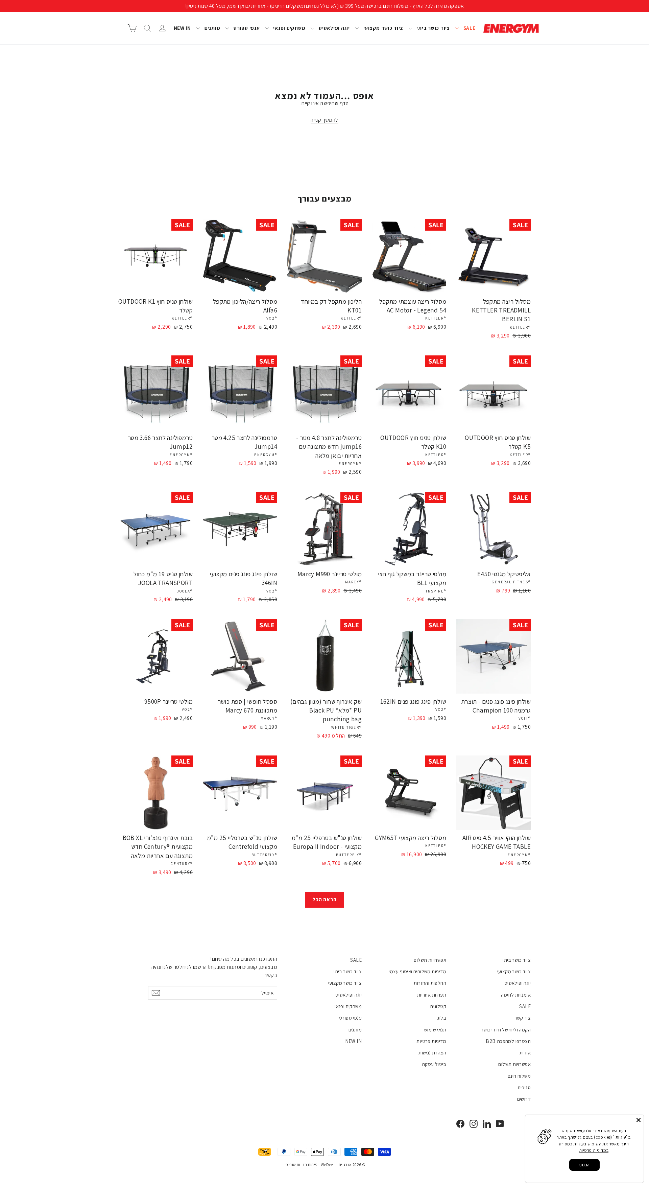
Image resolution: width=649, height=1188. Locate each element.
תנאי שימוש (435, 1029)
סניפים (524, 1087)
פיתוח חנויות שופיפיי (301, 1164)
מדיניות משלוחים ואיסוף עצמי (417, 971)
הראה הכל (324, 899)
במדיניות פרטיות (593, 1150)
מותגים (211, 28)
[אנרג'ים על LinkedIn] (487, 1123)
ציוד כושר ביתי (432, 28)
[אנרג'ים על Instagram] (474, 1123)
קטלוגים (438, 1006)
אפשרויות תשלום (514, 1064)
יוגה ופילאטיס (333, 28)
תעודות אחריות (431, 995)
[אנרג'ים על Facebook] (460, 1123)
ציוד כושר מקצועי (382, 28)
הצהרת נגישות (432, 1052)
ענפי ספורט (246, 28)
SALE (469, 28)
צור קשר (522, 1018)
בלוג (441, 1018)
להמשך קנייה (324, 119)
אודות (525, 1052)
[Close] (638, 1120)
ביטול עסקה (434, 1064)
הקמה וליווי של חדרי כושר (506, 1029)
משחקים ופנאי (289, 28)
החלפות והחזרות (430, 983)
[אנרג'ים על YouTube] (500, 1123)
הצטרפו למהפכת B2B (508, 1041)
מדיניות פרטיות (431, 1041)
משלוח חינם (519, 1076)
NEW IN (182, 28)
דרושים (524, 1099)
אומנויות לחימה (516, 995)
